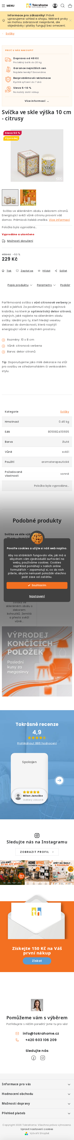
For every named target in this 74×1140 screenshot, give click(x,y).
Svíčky (64, 412)
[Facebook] (33, 1058)
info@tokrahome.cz (41, 1033)
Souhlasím (39, 585)
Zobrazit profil (34, 852)
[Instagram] (42, 1058)
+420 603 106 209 (41, 1040)
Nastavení (37, 596)
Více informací (59, 220)
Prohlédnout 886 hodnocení (37, 743)
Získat (37, 961)
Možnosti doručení (20, 241)
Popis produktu (18, 285)
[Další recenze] (59, 780)
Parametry (44, 285)
